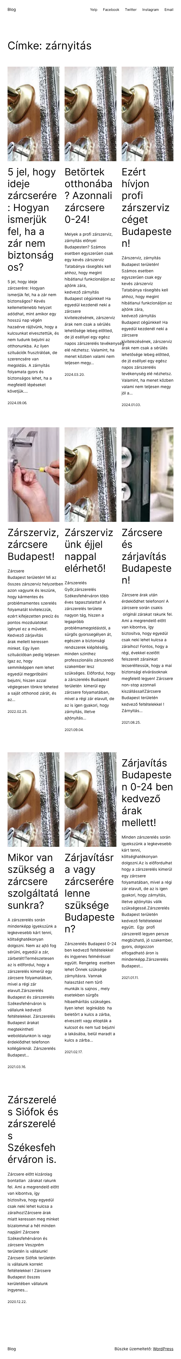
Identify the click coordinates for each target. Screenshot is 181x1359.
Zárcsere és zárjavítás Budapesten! (147, 556)
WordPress (163, 1348)
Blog (12, 9)
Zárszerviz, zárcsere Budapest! (33, 544)
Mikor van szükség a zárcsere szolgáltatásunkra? (33, 881)
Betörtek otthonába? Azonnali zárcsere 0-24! (89, 195)
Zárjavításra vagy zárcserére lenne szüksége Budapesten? (90, 893)
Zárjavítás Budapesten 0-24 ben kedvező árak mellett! (147, 792)
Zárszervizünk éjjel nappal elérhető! (89, 550)
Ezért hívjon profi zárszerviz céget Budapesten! (147, 207)
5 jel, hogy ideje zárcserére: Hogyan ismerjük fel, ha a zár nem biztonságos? (32, 219)
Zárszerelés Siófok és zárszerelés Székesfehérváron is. (33, 1129)
